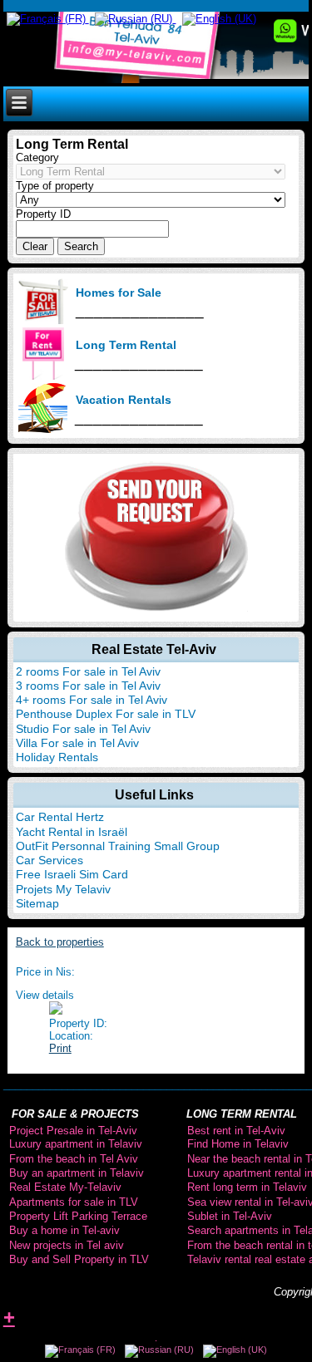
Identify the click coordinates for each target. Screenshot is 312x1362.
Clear (34, 246)
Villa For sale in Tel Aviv (77, 743)
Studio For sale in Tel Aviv (83, 728)
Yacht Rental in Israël (71, 831)
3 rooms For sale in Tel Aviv (88, 685)
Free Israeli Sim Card (72, 874)
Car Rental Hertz (60, 817)
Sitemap (37, 903)
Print (60, 1048)
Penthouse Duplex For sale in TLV (106, 713)
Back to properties (60, 942)
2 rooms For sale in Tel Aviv (88, 671)
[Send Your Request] (156, 608)
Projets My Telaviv (63, 889)
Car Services (49, 860)
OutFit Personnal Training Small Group (118, 846)
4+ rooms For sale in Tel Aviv (91, 699)
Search (81, 246)
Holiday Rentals (57, 757)
